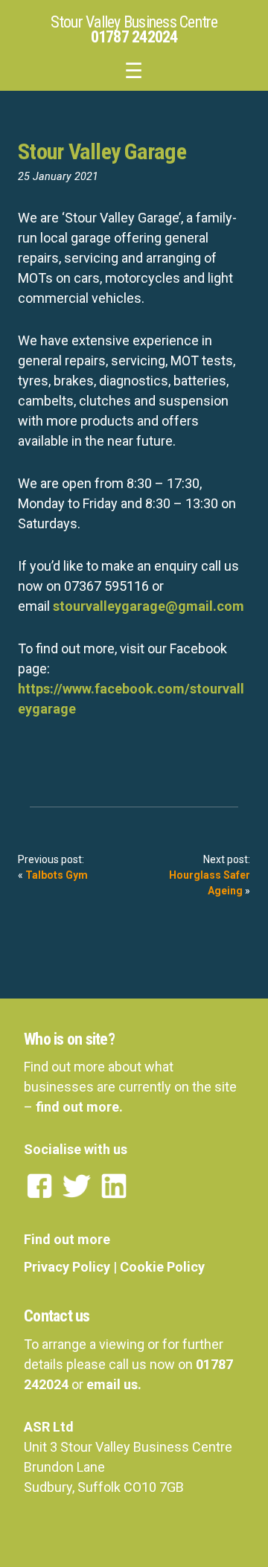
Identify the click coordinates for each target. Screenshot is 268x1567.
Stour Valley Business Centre (134, 22)
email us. (113, 1384)
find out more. (79, 1107)
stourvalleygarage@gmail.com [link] (148, 606)
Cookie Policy (162, 1267)
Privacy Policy (67, 1267)
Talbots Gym (56, 875)
